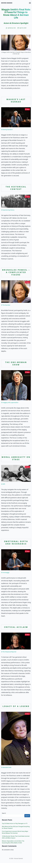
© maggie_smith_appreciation (9, 402)
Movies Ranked (6, 3)
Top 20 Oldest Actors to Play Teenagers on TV (14, 823)
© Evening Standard (7, 129)
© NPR (3, 484)
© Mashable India (6, 767)
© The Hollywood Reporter (8, 652)
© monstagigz (5, 572)
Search (4, 813)
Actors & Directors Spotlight (16, 23)
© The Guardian (5, 305)
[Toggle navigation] (30, 3)
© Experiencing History (7, 210)
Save (28, 109)
